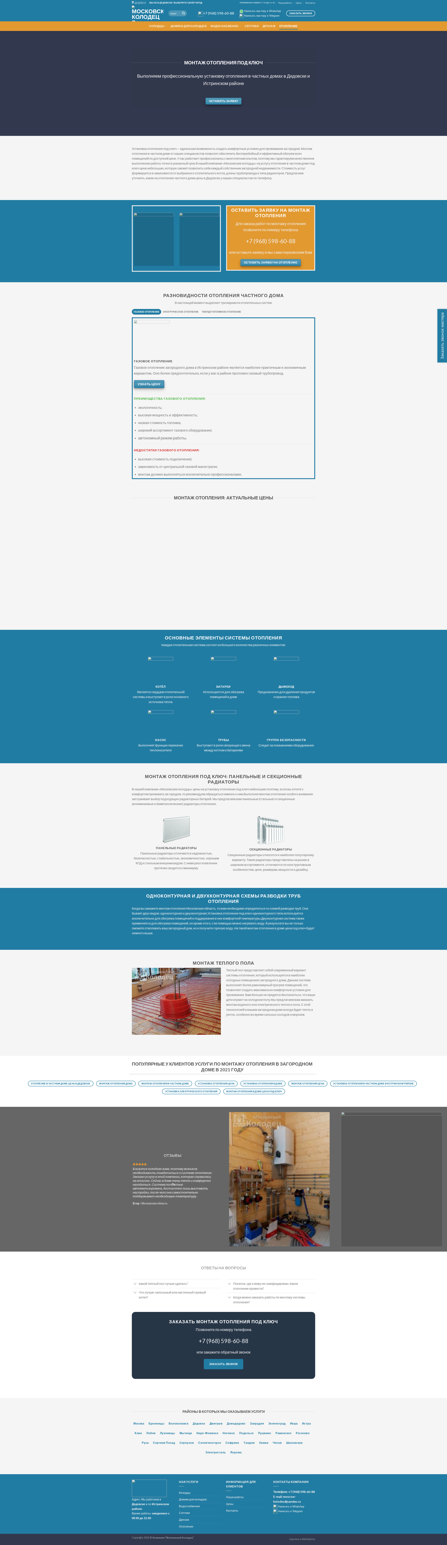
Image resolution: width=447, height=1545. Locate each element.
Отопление (288, 26)
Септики (252, 26)
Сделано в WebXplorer (302, 1539)
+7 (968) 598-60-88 (270, 241)
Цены (299, 2)
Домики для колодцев (189, 26)
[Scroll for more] (223, 127)
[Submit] (183, 13)
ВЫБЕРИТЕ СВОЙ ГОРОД (188, 2)
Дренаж (269, 26)
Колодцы (156, 26)
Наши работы (285, 2)
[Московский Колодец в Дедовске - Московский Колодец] (147, 13)
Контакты (310, 2)
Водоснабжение (224, 26)
